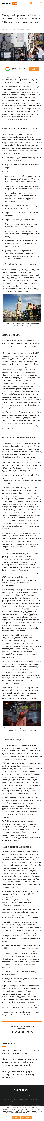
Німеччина (15, 1015)
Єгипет (36, 1012)
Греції (31, 614)
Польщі (29, 340)
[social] (12, 1032)
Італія (15, 139)
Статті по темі (8, 1043)
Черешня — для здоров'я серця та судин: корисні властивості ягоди (21, 1052)
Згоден (15, 1117)
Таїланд (30, 1015)
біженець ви (36, 77)
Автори (28, 1095)
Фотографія (20, 1012)
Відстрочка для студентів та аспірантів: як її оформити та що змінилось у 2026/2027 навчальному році (21, 1062)
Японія (23, 1015)
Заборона (5, 1015)
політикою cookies (30, 1112)
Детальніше (26, 1117)
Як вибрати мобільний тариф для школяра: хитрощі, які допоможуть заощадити (19, 1074)
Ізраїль (35, 475)
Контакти (16, 1095)
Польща (29, 1012)
